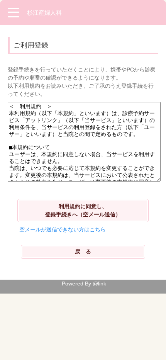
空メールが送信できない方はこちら (62, 229)
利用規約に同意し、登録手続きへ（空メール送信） (83, 210)
